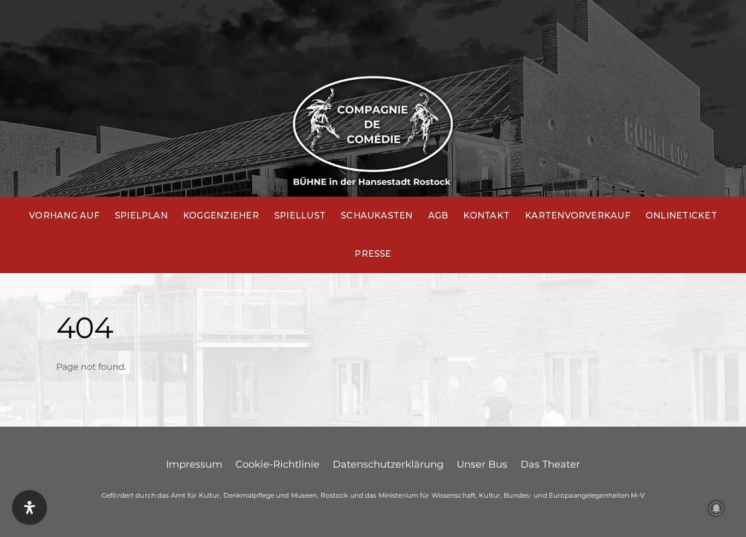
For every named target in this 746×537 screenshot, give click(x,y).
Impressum (194, 464)
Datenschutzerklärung (388, 464)
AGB (438, 215)
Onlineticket (681, 215)
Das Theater (550, 464)
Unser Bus (482, 464)
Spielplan (141, 215)
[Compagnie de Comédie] (373, 128)
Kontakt (486, 215)
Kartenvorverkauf (577, 215)
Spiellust (299, 215)
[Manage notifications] (716, 508)
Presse (372, 254)
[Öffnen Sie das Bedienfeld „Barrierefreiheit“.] (29, 507)
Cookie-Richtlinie (277, 464)
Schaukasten (377, 215)
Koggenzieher (221, 215)
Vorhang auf (64, 215)
